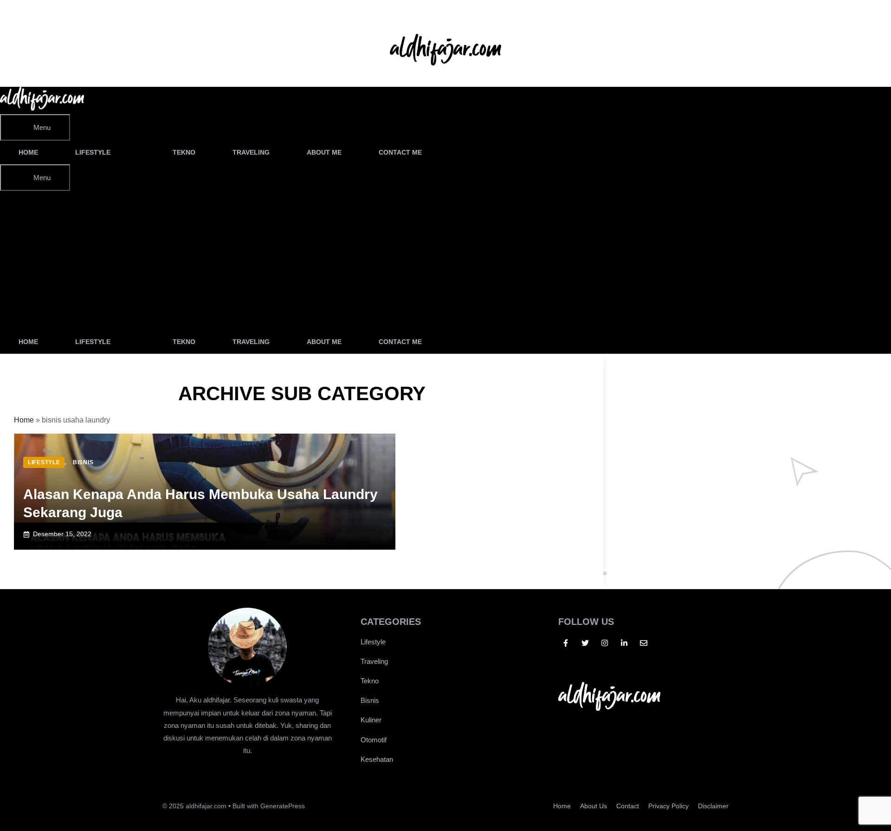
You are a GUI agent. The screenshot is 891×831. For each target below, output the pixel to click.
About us (593, 806)
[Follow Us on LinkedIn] (624, 643)
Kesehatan (377, 759)
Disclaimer (713, 806)
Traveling (251, 152)
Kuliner (371, 720)
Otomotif (374, 740)
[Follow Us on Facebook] (565, 643)
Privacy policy (668, 806)
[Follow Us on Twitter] (585, 643)
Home (28, 152)
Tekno (184, 152)
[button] (465, 152)
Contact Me (400, 152)
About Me (324, 152)
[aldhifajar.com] (42, 108)
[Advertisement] (301, 260)
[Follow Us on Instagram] (604, 643)
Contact (627, 806)
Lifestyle (92, 152)
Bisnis (370, 700)
